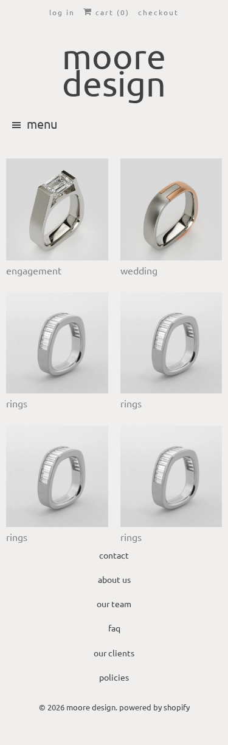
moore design (91, 707)
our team (114, 603)
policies (114, 677)
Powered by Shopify (154, 707)
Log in (62, 12)
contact (114, 554)
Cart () (111, 12)
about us (114, 579)
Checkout (158, 12)
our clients (114, 652)
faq (114, 627)
